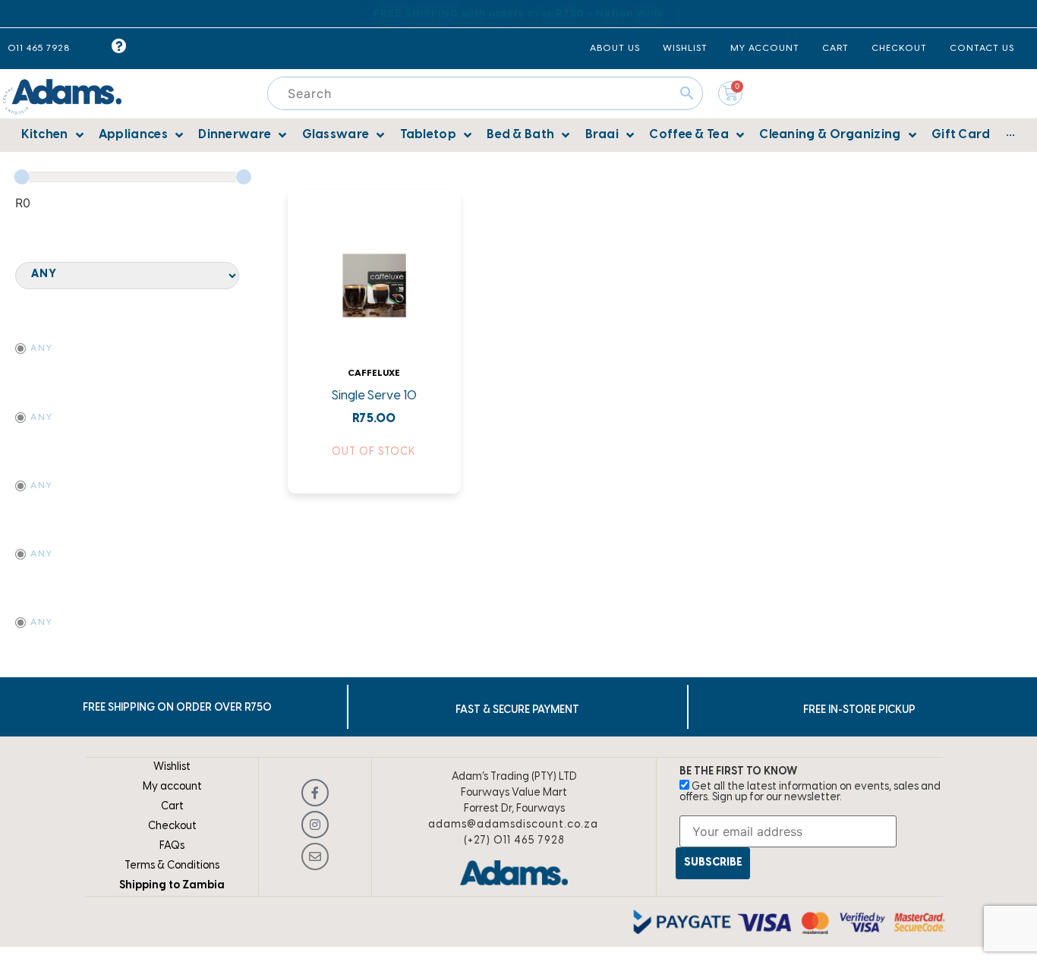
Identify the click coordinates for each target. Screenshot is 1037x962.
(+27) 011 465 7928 (514, 841)
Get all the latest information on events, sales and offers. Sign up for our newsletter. (810, 792)
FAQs (171, 846)
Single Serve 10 (374, 396)
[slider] (22, 177)
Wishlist (172, 767)
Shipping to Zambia (172, 885)
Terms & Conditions (172, 866)
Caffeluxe (374, 373)
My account (172, 787)
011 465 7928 (39, 48)
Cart (172, 806)
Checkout (172, 826)
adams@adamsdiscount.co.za (513, 825)
